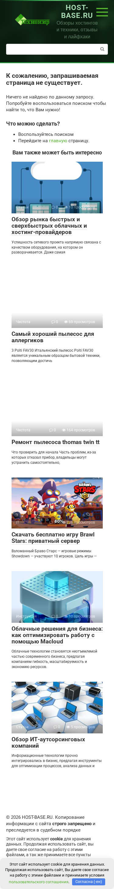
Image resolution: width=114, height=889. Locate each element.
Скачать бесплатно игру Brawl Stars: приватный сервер (53, 537)
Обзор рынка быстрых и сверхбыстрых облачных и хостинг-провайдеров (49, 226)
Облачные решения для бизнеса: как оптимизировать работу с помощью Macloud (57, 635)
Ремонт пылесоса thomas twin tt (55, 442)
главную (58, 140)
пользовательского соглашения (38, 881)
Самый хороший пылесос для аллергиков (53, 337)
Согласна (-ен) (88, 881)
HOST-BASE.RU (77, 11)
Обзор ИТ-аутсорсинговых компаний (48, 742)
